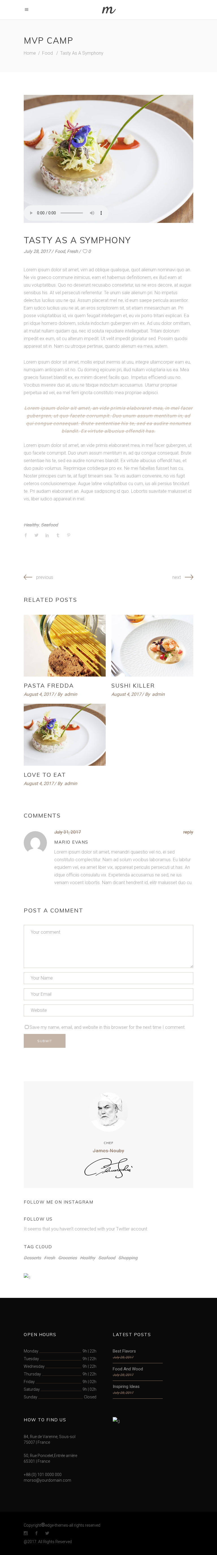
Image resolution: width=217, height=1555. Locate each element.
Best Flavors (124, 1351)
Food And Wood (128, 1368)
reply (188, 832)
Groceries (67, 1257)
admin (70, 694)
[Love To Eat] (65, 734)
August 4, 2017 (39, 694)
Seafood (49, 525)
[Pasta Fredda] (65, 646)
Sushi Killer (133, 685)
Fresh (72, 251)
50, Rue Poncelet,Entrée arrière (50, 1455)
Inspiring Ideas (126, 1386)
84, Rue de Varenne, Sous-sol (49, 1436)
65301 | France (37, 1461)
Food (47, 53)
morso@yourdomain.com (47, 1480)
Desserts (32, 1257)
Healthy (31, 525)
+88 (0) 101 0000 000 (43, 1474)
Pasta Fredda (49, 685)
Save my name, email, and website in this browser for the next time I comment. (107, 1027)
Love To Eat (45, 774)
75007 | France (37, 1442)
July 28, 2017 (37, 251)
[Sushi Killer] (152, 646)
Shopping (128, 1257)
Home (30, 53)
